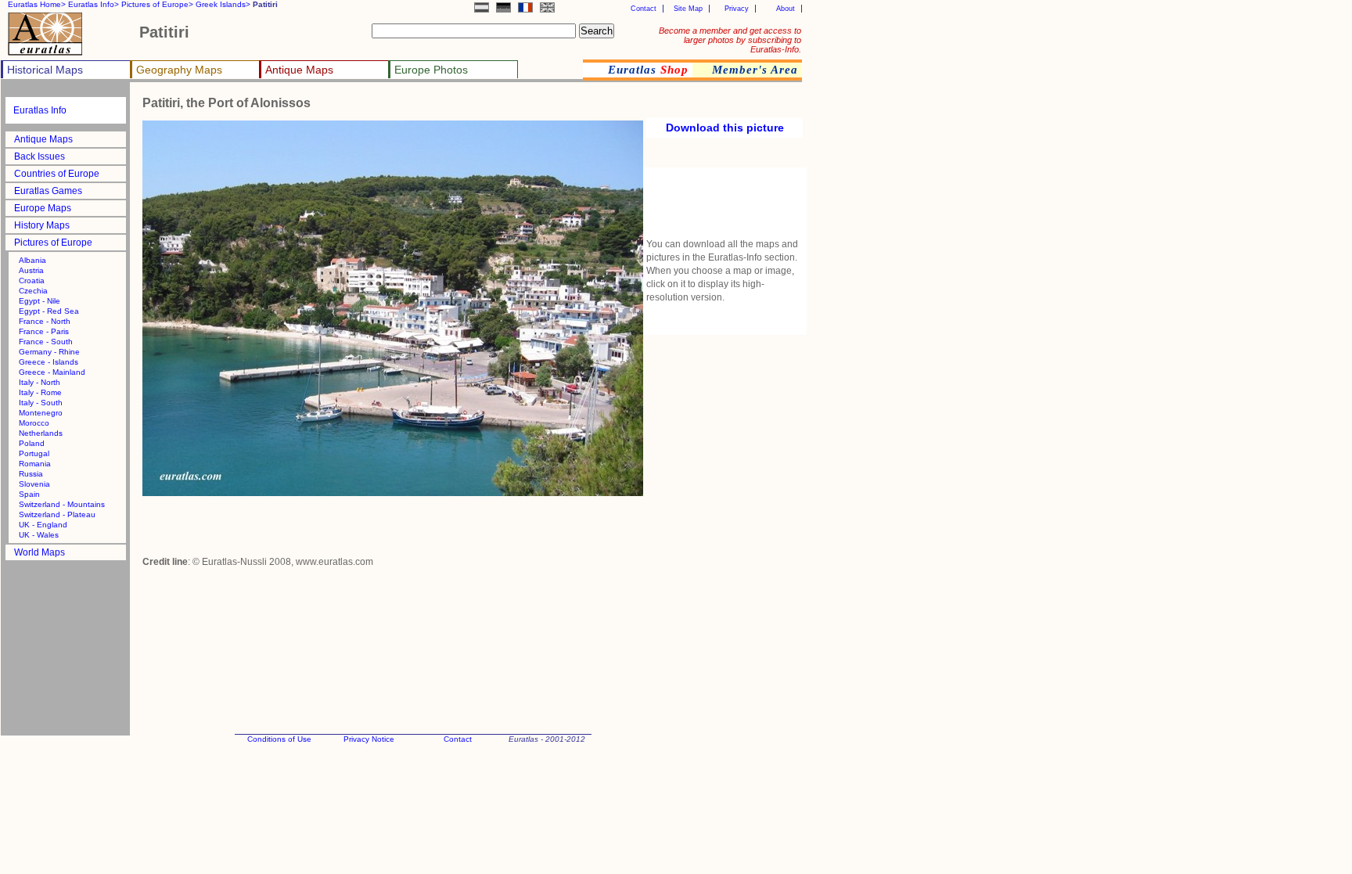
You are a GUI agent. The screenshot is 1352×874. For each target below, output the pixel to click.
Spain (29, 494)
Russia (31, 473)
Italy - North (39, 382)
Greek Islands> (223, 4)
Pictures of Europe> (157, 4)
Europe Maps (42, 208)
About (785, 9)
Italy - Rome (40, 392)
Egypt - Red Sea (49, 311)
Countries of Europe (56, 173)
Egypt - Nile (39, 301)
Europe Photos (431, 69)
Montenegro (41, 412)
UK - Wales (39, 535)
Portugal (34, 453)
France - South (46, 341)
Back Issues (39, 156)
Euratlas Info (40, 110)
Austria (31, 270)
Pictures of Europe (53, 242)
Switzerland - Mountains (62, 504)
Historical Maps (45, 69)
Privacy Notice (368, 739)
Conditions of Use (279, 739)
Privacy (737, 9)
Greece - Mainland (52, 372)
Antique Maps (299, 69)
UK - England (43, 524)
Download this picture (725, 127)
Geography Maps (179, 69)
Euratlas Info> (93, 4)
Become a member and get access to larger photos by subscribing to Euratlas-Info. (730, 40)
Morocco (34, 423)
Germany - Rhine (49, 351)
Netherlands (41, 433)
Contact (643, 9)
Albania (32, 260)
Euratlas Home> (37, 4)
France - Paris (44, 331)
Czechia (33, 290)
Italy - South (41, 402)
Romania (35, 463)
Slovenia (34, 484)
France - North (44, 321)
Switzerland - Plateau (57, 514)
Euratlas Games (48, 190)
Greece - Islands (48, 362)
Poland (32, 443)
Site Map (688, 9)
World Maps (39, 552)
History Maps (42, 225)
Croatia (32, 280)
